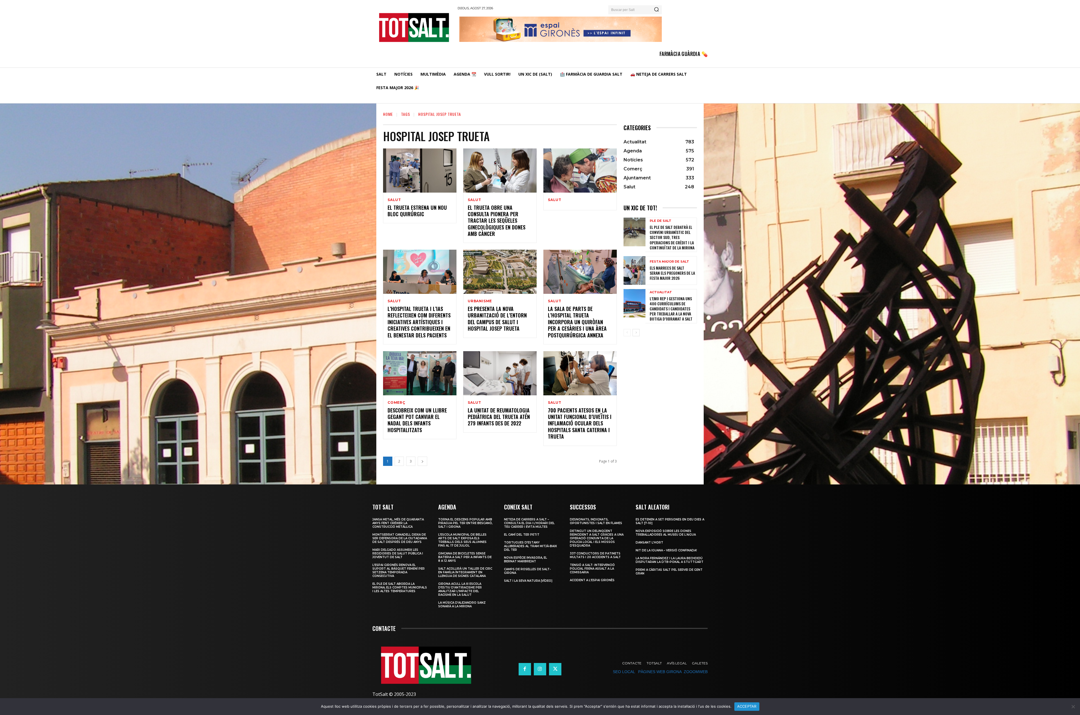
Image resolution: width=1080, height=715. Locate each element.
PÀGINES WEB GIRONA (659, 671)
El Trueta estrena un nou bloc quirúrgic (417, 211)
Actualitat (661, 292)
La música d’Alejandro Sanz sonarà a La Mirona (462, 604)
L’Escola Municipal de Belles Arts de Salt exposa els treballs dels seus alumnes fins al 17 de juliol (462, 540)
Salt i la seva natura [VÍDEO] (528, 581)
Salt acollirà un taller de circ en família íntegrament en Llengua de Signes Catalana (465, 572)
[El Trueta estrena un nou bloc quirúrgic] (419, 170)
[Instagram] (540, 669)
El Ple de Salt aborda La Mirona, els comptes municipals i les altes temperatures (399, 587)
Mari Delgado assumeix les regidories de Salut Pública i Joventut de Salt (397, 553)
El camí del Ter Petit (521, 534)
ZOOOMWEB (696, 671)
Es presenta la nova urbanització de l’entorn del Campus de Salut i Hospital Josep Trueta (497, 318)
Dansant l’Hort (649, 542)
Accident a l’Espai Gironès (592, 580)
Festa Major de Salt (669, 261)
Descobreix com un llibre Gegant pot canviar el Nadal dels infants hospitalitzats (417, 420)
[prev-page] (627, 332)
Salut (394, 200)
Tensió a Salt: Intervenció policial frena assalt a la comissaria (592, 568)
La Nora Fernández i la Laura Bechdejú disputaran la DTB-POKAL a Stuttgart (669, 560)
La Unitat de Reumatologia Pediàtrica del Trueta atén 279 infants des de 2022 (499, 417)
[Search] (656, 9)
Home (388, 114)
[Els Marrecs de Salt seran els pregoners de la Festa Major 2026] (634, 270)
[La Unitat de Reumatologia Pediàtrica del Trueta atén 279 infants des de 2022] (500, 373)
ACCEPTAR (747, 706)
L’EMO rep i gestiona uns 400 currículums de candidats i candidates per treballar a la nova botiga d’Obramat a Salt (671, 309)
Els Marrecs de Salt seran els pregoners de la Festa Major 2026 (672, 273)
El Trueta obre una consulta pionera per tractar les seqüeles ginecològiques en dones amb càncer (496, 221)
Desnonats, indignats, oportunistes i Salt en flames (596, 521)
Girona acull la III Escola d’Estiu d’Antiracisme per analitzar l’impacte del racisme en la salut (460, 589)
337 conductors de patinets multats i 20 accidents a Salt (595, 555)
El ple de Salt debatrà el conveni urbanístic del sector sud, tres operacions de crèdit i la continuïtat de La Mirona (672, 237)
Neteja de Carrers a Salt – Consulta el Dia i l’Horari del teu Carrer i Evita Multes (529, 523)
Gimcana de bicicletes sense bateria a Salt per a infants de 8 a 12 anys (465, 557)
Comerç (396, 402)
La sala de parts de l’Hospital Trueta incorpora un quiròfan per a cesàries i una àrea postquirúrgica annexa (577, 322)
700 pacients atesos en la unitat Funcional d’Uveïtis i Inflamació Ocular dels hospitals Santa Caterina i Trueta (579, 423)
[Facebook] (525, 669)
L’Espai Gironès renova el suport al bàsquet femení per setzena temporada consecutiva (398, 570)
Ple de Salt (660, 220)
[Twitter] (555, 669)
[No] (1073, 706)
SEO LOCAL (624, 671)
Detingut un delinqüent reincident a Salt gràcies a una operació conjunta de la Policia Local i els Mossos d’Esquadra (597, 538)
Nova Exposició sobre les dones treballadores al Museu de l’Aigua (666, 532)
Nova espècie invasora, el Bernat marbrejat (525, 559)
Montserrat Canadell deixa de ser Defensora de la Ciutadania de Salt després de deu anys (399, 538)
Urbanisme (480, 301)
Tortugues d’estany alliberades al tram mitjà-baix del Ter (530, 546)
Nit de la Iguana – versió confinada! (666, 550)
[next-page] (422, 461)
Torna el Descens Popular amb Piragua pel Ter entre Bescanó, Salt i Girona (465, 523)
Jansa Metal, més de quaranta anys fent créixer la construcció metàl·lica (398, 523)
